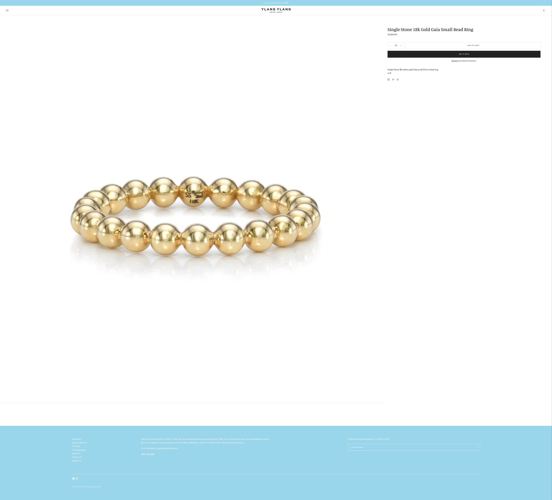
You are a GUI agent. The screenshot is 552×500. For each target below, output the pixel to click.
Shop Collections (79, 442)
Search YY (76, 460)
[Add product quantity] (391, 45)
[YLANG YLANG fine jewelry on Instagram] (77, 479)
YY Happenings (79, 450)
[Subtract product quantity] (401, 45)
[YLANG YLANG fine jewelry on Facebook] (73, 479)
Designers (76, 439)
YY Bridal (76, 446)
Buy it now (464, 54)
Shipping (455, 61)
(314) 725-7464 (147, 454)
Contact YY (77, 457)
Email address (356, 444)
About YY (76, 453)
